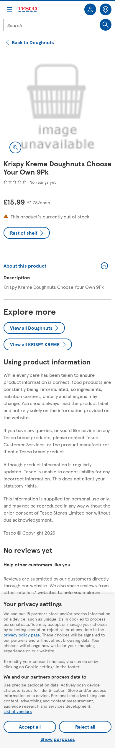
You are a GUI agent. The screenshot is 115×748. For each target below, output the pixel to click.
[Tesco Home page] (28, 9)
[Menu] (9, 9)
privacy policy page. (22, 635)
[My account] (90, 9)
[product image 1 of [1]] (57, 105)
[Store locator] (105, 9)
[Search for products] (105, 25)
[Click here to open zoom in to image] (15, 147)
